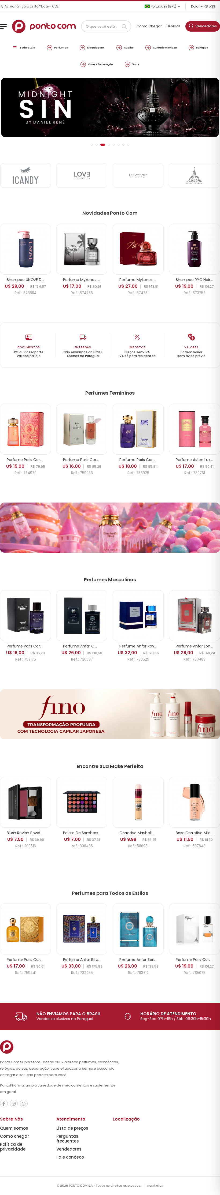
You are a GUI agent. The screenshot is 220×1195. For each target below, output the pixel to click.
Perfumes (61, 47)
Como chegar (14, 1136)
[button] (91, 144)
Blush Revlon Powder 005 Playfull (36, 833)
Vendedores (205, 26)
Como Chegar (149, 26)
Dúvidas (174, 26)
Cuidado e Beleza (165, 47)
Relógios (202, 47)
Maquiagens (96, 47)
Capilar (129, 47)
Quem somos (14, 1128)
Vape (136, 64)
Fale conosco (70, 1157)
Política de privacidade (12, 1146)
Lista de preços (72, 1128)
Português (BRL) (163, 6)
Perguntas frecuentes (67, 1138)
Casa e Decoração (100, 64)
